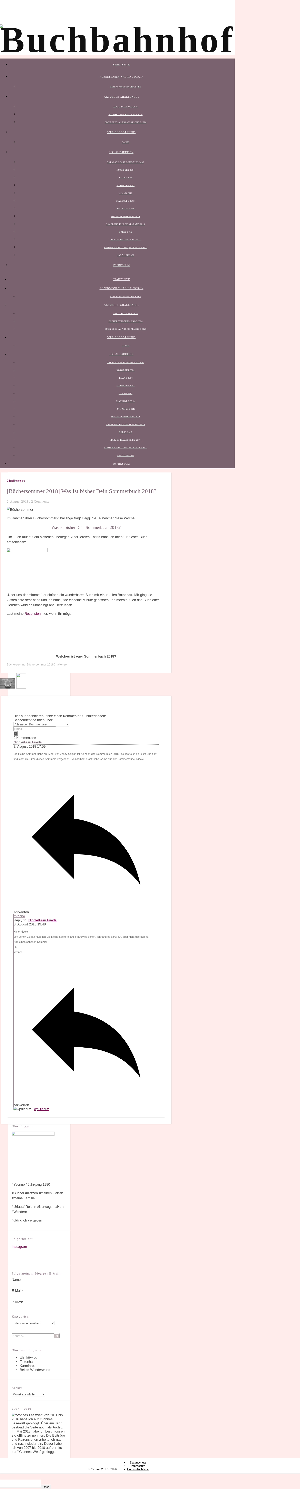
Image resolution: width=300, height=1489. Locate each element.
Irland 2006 (126, 178)
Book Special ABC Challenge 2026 (126, 122)
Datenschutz (138, 1462)
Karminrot (27, 1366)
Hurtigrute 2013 (126, 209)
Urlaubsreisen (121, 152)
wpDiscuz (41, 1109)
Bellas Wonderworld (35, 1370)
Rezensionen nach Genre (125, 87)
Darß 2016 (125, 232)
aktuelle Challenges (121, 96)
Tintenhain (27, 1362)
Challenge (60, 664)
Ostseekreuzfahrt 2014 (125, 216)
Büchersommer (17, 664)
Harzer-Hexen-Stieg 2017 (125, 240)
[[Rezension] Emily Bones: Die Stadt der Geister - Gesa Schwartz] (21, 687)
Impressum (121, 265)
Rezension (32, 614)
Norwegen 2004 (125, 170)
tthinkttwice (28, 1358)
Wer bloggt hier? (121, 132)
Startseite (121, 64)
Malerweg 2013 (125, 201)
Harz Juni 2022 (125, 255)
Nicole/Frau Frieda (27, 742)
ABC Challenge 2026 (125, 107)
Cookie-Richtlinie (138, 1469)
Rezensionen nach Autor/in (121, 76)
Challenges (16, 480)
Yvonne (19, 916)
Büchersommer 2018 (40, 664)
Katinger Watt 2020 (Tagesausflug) (125, 247)
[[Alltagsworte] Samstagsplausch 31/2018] (8, 687)
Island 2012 (125, 193)
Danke (125, 142)
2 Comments (40, 501)
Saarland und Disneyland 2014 (125, 224)
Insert (46, 1486)
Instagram (19, 1247)
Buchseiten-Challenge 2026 (126, 114)
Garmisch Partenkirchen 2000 (125, 162)
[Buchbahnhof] (117, 40)
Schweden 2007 (125, 185)
